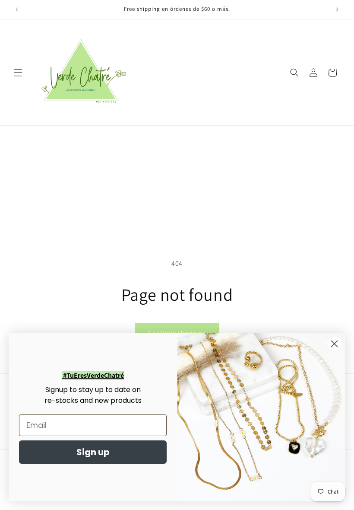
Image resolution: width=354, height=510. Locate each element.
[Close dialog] (334, 343)
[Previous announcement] (16, 9)
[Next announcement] (337, 9)
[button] (18, 72)
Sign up (93, 452)
